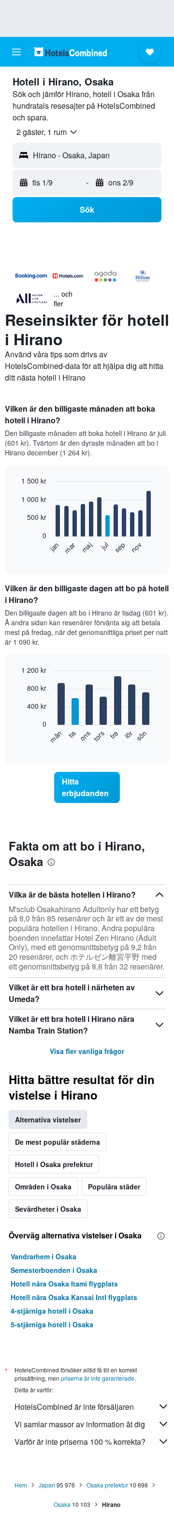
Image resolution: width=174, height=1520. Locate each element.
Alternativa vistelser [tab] (48, 1119)
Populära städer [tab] (114, 1186)
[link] (87, 787)
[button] (16, 52)
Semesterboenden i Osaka (54, 1270)
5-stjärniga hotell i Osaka (52, 1324)
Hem (20, 1485)
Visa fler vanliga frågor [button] (87, 1051)
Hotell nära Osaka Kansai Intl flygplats (74, 1297)
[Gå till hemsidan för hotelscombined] (70, 51)
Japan (47, 1485)
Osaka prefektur (107, 1485)
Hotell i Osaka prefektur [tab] (54, 1164)
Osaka (62, 1504)
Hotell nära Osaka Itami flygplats (64, 1283)
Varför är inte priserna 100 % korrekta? (79, 1441)
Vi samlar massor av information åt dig (79, 1424)
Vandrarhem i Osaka (43, 1256)
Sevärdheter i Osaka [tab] (48, 1209)
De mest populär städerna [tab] (57, 1142)
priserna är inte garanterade (97, 1378)
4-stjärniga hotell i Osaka (52, 1311)
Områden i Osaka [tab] (43, 1186)
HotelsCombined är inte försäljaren (74, 1406)
